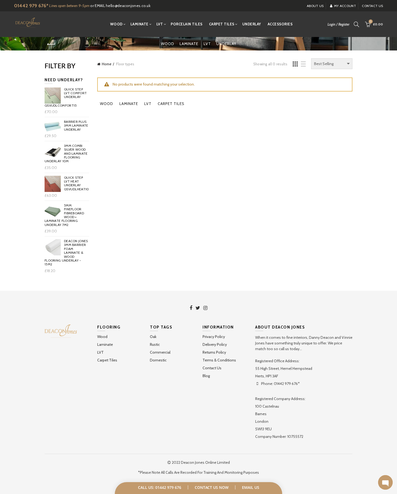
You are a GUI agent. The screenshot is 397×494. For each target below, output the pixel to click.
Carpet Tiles (221, 24)
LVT (159, 24)
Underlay (251, 24)
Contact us (372, 6)
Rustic (155, 344)
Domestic (158, 360)
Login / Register (338, 24)
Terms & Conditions (219, 360)
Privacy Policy (214, 336)
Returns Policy (214, 352)
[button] (385, 482)
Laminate (139, 24)
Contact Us (212, 368)
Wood (116, 24)
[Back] (51, 44)
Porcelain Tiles (187, 24)
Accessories (280, 24)
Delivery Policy (215, 344)
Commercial (160, 352)
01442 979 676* (31, 6)
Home (107, 64)
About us (315, 6)
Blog (206, 375)
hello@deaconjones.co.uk (128, 5)
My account (345, 6)
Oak (153, 336)
